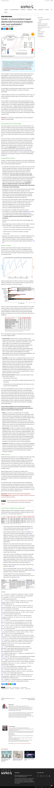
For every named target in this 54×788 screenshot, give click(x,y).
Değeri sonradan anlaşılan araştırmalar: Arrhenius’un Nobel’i (28, 699)
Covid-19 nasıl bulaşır (26, 65)
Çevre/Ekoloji (41, 9)
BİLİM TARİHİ (40, 17)
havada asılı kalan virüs (16, 687)
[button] (51, 9)
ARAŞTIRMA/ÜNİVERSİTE (42, 25)
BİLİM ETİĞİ (40, 28)
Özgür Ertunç (5, 26)
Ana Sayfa (2, 15)
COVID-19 (10, 15)
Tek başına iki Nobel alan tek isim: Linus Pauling (8, 699)
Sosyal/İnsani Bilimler (14, 9)
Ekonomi (47, 9)
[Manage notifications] (51, 786)
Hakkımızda (36, 787)
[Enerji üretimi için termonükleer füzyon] (29, 754)
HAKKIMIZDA (40, 34)
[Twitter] (50, 0)
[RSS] (48, 0)
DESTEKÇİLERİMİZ (41, 36)
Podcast (46, 787)
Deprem (35, 9)
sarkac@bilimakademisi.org (22, 776)
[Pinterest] (7, 29)
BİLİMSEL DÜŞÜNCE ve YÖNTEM (44, 27)
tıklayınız (3, 503)
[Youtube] (52, 0)
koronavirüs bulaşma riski (5, 688)
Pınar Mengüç (17, 688)
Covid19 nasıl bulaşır (9, 687)
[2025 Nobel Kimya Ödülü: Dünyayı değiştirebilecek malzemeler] (18, 754)
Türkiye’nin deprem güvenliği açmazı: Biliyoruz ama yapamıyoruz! (5, 760)
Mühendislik (29, 9)
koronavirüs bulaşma (24, 687)
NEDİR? (39, 30)
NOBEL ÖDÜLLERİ (41, 31)
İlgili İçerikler (4, 749)
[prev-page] (1, 763)
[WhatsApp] (9, 29)
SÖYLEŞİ (39, 22)
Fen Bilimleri (23, 9)
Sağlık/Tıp (6, 9)
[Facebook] (45, 0)
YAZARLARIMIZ (40, 33)
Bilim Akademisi (20, 775)
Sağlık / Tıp (6, 15)
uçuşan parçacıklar (27, 688)
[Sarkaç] (27, 5)
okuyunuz (18, 782)
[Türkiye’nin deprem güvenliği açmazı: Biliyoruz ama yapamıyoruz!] (6, 754)
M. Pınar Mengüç (10, 26)
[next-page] (3, 763)
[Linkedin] (12, 29)
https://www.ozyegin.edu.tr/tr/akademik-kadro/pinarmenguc (22, 743)
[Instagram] (47, 0)
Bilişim (5, 12)
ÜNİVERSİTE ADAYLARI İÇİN (43, 23)
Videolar (49, 787)
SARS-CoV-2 (22, 688)
